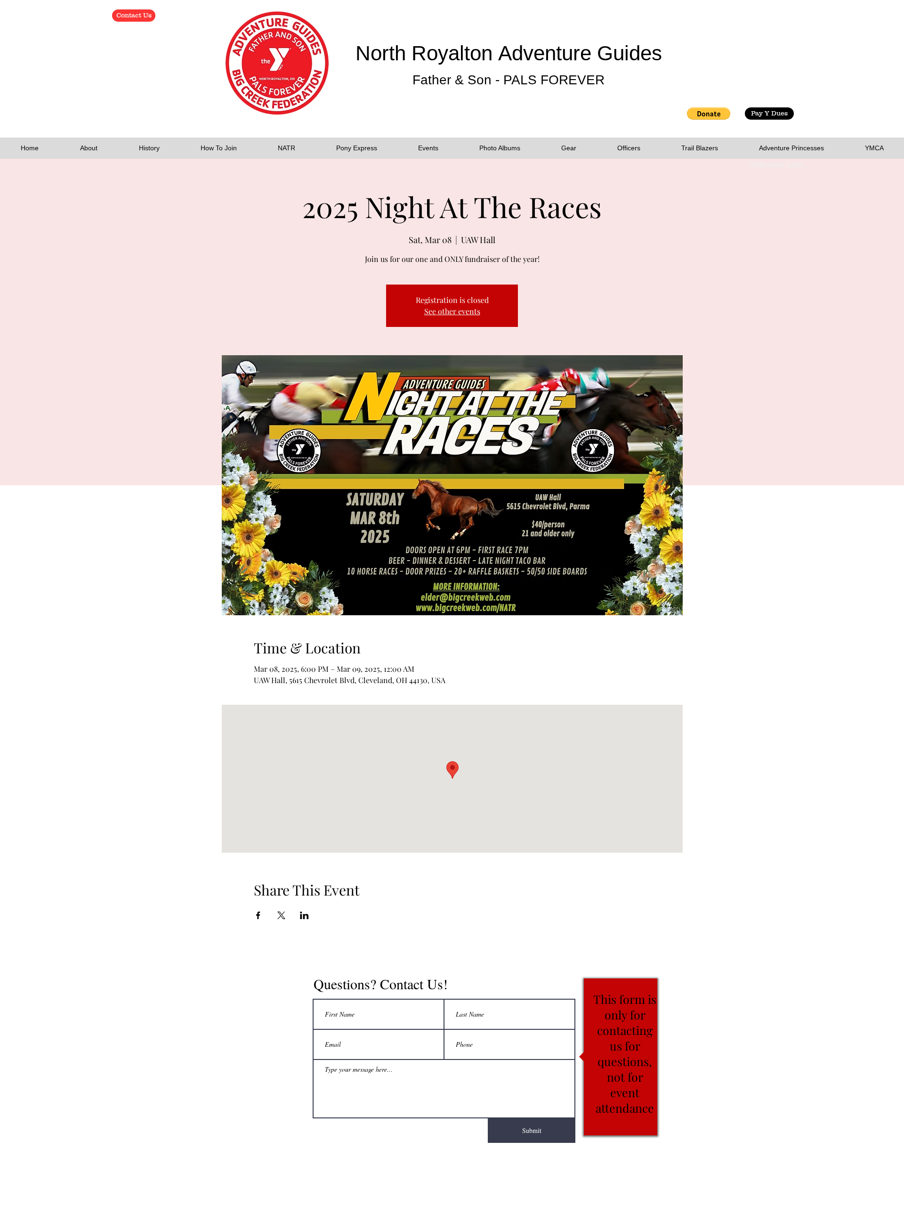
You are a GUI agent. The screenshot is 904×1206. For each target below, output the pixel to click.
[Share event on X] (281, 915)
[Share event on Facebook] (258, 915)
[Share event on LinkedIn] (304, 915)
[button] (708, 113)
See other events (452, 311)
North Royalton (426, 53)
